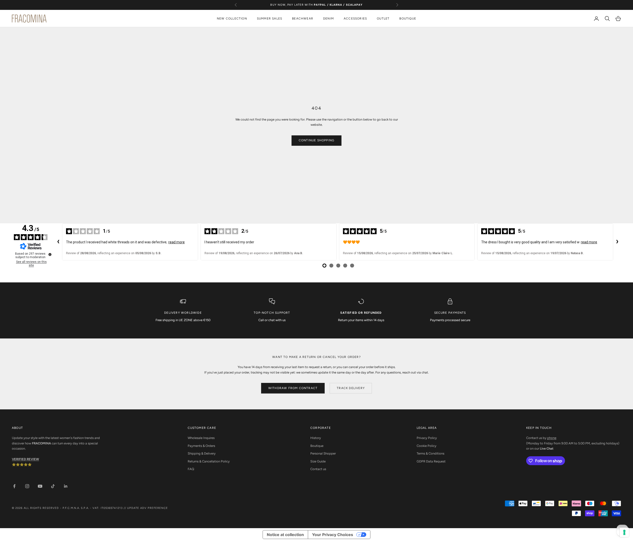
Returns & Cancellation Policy (209, 461)
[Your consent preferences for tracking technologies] (624, 532)
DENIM (328, 18)
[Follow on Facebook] (14, 486)
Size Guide (318, 461)
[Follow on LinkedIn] (65, 486)
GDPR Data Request (431, 461)
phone (551, 438)
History (315, 438)
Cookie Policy (426, 446)
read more (176, 242)
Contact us (318, 469)
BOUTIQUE (407, 18)
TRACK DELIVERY (351, 388)
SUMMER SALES (269, 18)
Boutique (316, 446)
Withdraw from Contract (292, 388)
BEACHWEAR (302, 18)
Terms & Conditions (430, 453)
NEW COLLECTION (232, 18)
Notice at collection (285, 534)
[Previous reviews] (58, 241)
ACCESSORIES (355, 18)
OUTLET (383, 18)
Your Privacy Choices (332, 534)
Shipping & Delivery (202, 453)
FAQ (191, 469)
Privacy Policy (427, 438)
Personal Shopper (323, 453)
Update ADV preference (147, 508)
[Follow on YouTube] (40, 486)
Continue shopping (316, 140)
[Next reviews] (617, 241)
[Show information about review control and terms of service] (50, 254)
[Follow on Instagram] (27, 486)
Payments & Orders (201, 446)
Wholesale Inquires (201, 438)
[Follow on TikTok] (52, 486)
